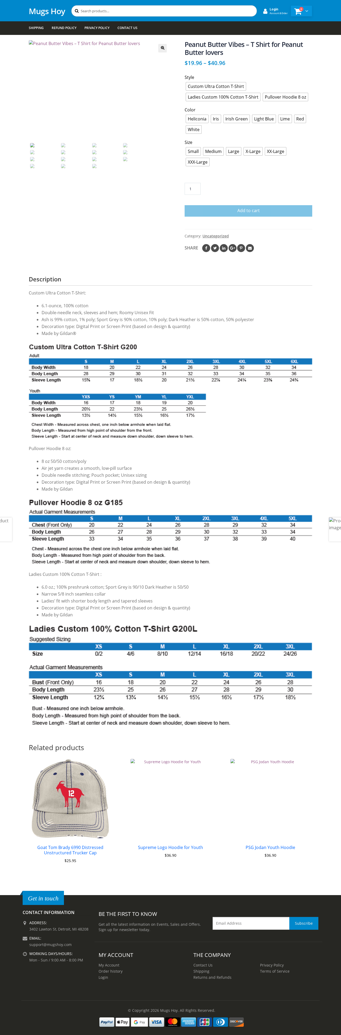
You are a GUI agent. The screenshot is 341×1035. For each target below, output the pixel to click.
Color (190, 110)
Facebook (206, 248)
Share (191, 248)
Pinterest (241, 248)
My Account (109, 965)
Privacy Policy (96, 28)
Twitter (215, 248)
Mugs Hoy (47, 11)
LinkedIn (224, 248)
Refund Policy (64, 28)
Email (250, 248)
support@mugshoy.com (50, 944)
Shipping (36, 28)
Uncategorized (215, 235)
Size (188, 142)
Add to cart (248, 210)
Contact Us (127, 28)
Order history (111, 971)
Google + (233, 248)
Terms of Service (275, 971)
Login (103, 977)
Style (189, 77)
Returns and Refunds (212, 977)
